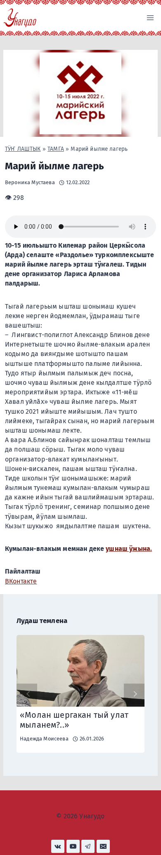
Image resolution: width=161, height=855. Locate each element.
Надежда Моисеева (44, 739)
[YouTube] (73, 846)
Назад (27, 694)
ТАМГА (55, 148)
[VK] (57, 846)
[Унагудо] (19, 17)
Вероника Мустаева (30, 182)
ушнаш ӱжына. (129, 549)
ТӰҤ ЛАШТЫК (23, 148)
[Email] (103, 846)
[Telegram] (88, 846)
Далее (134, 694)
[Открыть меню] (150, 17)
